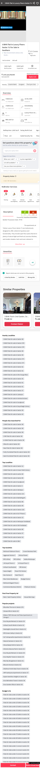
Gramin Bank (12, 84)
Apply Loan (32, 77)
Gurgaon (21, 84)
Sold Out (21, 277)
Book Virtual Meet (32, 765)
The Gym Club (31, 84)
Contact (13, 765)
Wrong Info (31, 277)
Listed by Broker (10, 277)
